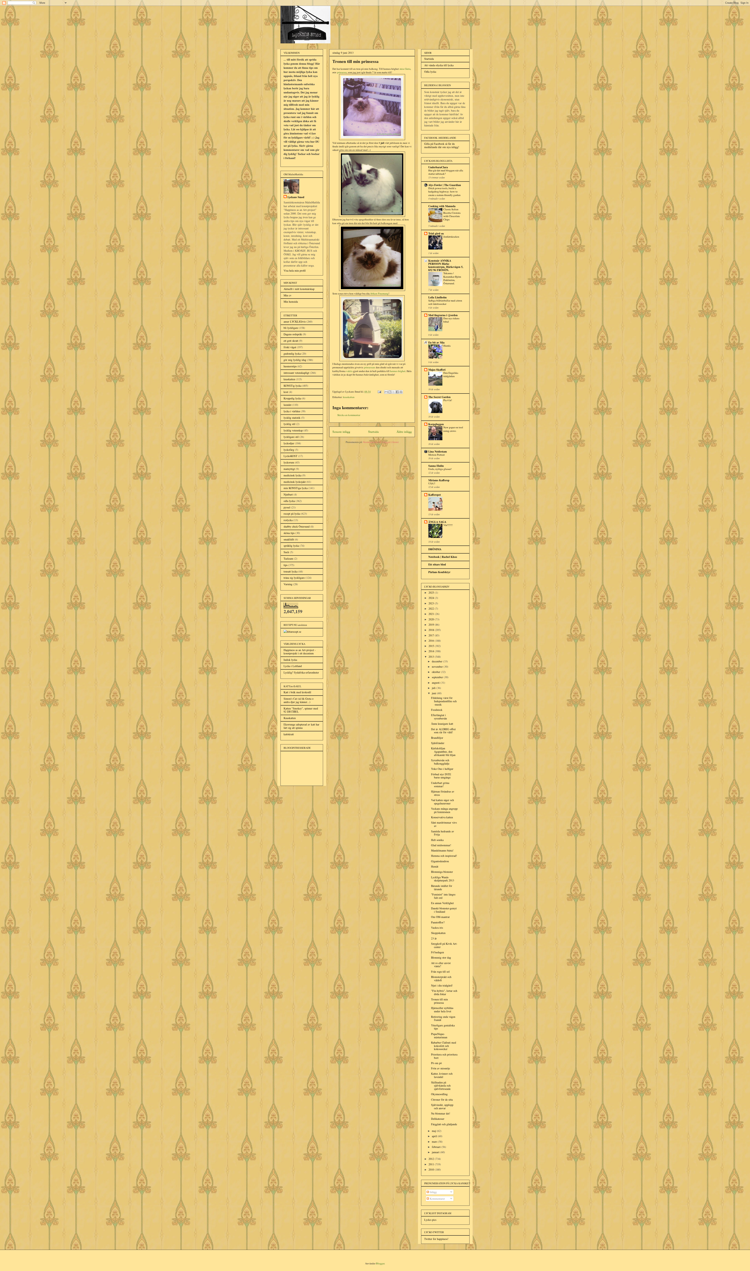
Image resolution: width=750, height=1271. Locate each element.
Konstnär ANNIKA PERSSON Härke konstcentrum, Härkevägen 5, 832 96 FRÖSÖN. (445, 265)
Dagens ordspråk (293, 334)
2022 (432, 608)
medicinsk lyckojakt (295, 482)
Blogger (380, 1263)
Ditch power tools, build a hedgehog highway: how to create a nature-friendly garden (444, 191)
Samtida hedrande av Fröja (442, 832)
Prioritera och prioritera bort (444, 1056)
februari (436, 1147)
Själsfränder (437, 743)
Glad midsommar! (441, 845)
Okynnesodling (439, 1094)
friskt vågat (290, 347)
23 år (434, 938)
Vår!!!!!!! (448, 525)
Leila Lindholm (437, 297)
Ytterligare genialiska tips (443, 1026)
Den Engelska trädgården (450, 374)
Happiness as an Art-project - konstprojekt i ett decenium (300, 651)
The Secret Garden (439, 397)
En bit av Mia (436, 342)
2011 (432, 1164)
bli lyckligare (291, 328)
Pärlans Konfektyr (439, 572)
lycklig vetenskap (293, 430)
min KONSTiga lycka (296, 488)
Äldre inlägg (404, 432)
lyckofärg (289, 450)
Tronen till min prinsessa (439, 1000)
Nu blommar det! (440, 1113)
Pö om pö (436, 1063)
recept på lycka (292, 513)
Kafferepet (434, 495)
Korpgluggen (436, 424)
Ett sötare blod (437, 564)
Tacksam (288, 558)
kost (286, 392)
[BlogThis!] (390, 392)
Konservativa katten (442, 817)
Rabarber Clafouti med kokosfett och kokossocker (443, 1046)
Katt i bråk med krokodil (297, 692)
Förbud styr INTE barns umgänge (441, 775)
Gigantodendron (440, 861)
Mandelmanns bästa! (442, 850)
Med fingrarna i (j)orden (443, 315)
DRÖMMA (434, 549)
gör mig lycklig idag (295, 360)
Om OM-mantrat (440, 917)
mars (435, 1141)
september (438, 677)
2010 (432, 1169)
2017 (432, 635)
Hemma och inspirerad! (444, 856)
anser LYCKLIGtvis (295, 321)
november (438, 666)
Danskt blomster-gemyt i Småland (444, 909)
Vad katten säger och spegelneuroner (442, 801)
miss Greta (405, 69)
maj (434, 1131)
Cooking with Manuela (441, 206)
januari (436, 1152)
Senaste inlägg (341, 432)
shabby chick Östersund (297, 526)
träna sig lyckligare (294, 578)
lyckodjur (289, 443)
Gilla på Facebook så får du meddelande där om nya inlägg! (441, 145)
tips (286, 565)
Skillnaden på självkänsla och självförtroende (441, 1085)
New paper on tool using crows (453, 429)
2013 (432, 656)
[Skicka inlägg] (379, 391)
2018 (432, 630)
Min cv (287, 295)
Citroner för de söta (442, 1099)
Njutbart (288, 494)
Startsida (373, 432)
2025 (432, 592)
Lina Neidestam (437, 451)
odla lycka (289, 501)
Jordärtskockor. (451, 236)
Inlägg (433, 1192)
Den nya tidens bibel (451, 320)
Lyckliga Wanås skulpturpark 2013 (442, 878)
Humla (447, 345)
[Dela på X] (394, 392)
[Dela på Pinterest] (401, 392)
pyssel (287, 507)
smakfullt (289, 539)
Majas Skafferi (437, 370)
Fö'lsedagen (437, 952)
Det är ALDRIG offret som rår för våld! (443, 730)
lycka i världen (292, 411)
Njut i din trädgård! (442, 985)
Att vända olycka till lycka (439, 65)
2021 (432, 614)
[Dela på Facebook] (397, 392)
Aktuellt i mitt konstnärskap (299, 289)
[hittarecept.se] (292, 631)
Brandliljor (437, 738)
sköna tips (289, 533)
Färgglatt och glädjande (444, 1124)
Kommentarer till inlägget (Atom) (381, 442)
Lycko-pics (430, 1220)
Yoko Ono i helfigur (442, 769)
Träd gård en (436, 233)
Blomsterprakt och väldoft (441, 978)
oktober (436, 672)
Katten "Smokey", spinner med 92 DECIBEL (301, 710)
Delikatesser (437, 1119)
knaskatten (348, 397)
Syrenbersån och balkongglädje (440, 761)
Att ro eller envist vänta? (441, 964)
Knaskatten (290, 718)
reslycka (288, 520)
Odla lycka (430, 71)
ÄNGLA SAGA (437, 522)
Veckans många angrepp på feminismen (444, 810)
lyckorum (289, 462)
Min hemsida (291, 301)
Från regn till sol (440, 971)
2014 (432, 651)
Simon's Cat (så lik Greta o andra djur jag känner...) (298, 700)
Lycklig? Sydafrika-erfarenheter (301, 672)
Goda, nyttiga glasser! (440, 469)
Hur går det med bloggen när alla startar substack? (445, 172)
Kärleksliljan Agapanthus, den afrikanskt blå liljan (443, 751)
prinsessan (369, 367)
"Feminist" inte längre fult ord (443, 896)
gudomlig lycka (292, 353)
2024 (432, 598)
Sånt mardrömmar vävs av (444, 824)
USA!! (431, 483)
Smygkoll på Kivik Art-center (444, 945)
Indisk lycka (290, 660)
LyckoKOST (290, 456)
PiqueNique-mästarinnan (439, 1035)
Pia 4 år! (447, 400)
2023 (432, 603)
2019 (432, 624)
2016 (432, 640)
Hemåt (434, 866)
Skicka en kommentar (348, 415)
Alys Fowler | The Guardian (444, 185)
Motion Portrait (436, 454)
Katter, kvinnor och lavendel (442, 1075)
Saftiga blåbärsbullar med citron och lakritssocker (445, 302)
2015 (432, 646)
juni (434, 693)
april (435, 1136)
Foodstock (436, 710)
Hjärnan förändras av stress (442, 793)
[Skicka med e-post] (386, 392)
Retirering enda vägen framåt (443, 1018)
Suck (286, 552)
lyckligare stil (291, 437)
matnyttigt (289, 469)
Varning (288, 584)
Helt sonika (437, 840)
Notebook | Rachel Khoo (442, 557)
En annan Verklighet (442, 903)
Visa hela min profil (295, 270)
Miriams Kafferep (438, 480)
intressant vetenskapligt (296, 373)
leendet (287, 405)
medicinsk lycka (292, 475)
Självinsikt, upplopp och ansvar (442, 1106)
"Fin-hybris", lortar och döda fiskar (444, 992)
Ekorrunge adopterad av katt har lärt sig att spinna (301, 726)
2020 (432, 619)
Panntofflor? (438, 922)
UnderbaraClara (438, 167)
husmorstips (290, 366)
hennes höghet (397, 371)
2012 (432, 1159)
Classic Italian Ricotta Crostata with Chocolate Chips (452, 214)
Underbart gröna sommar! (440, 784)
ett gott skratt (291, 341)
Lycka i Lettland (293, 666)
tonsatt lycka (290, 571)
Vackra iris (437, 927)
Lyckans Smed (296, 197)
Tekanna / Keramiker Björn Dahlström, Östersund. (452, 278)
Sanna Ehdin (436, 466)
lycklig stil (289, 424)
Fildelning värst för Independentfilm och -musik (444, 701)
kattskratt (289, 734)
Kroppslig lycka (292, 398)
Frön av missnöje (440, 1068)
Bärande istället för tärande (441, 887)
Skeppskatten (438, 933)
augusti (436, 682)
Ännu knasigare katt (442, 723)
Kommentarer (437, 1198)
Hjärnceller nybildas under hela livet (442, 1009)
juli (434, 688)
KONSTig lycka (292, 385)
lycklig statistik (292, 417)
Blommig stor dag (441, 957)
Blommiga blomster (442, 872)
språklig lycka (291, 545)
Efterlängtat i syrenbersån (439, 716)
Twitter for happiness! (436, 1239)
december (437, 661)
